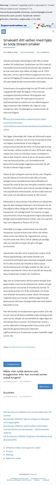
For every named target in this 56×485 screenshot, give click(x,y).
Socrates (33, 474)
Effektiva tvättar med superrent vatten (23, 447)
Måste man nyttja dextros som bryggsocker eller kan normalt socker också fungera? (25, 374)
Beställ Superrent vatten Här (19, 480)
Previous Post (13, 364)
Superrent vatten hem (19, 478)
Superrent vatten (13, 458)
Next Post (44, 386)
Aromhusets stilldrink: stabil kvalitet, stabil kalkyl (25, 426)
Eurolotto (8, 392)
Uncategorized (27, 52)
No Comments (43, 52)
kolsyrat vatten (15, 347)
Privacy (9, 451)
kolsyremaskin (29, 347)
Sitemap (9, 454)
